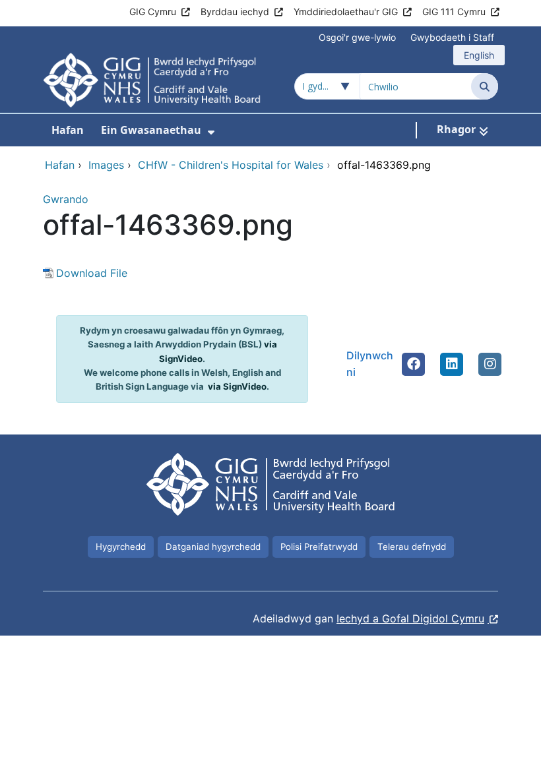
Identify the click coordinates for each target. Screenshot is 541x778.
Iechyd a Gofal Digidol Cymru (410, 618)
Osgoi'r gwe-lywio (357, 37)
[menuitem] (211, 132)
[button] (414, 363)
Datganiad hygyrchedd (213, 546)
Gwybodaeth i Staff (452, 37)
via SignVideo (237, 386)
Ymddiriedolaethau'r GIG (346, 11)
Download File (91, 273)
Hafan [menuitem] (67, 130)
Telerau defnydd (411, 546)
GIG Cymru (152, 11)
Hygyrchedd (121, 546)
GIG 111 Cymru (454, 11)
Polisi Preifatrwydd (319, 546)
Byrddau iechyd (235, 11)
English (479, 55)
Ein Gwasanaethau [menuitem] (151, 130)
